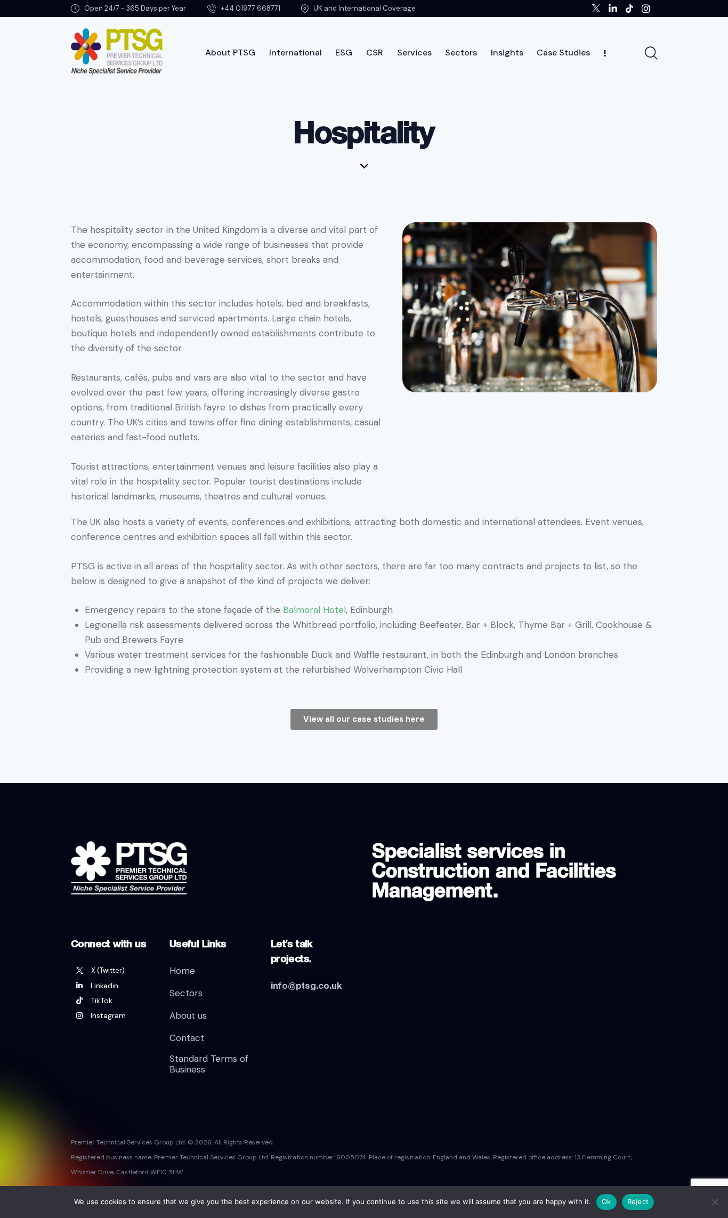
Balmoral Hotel (314, 610)
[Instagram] (112, 1015)
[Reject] (714, 1202)
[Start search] (650, 53)
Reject (638, 1201)
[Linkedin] (112, 985)
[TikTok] (112, 1000)
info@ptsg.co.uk (306, 985)
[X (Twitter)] (112, 970)
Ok (606, 1201)
